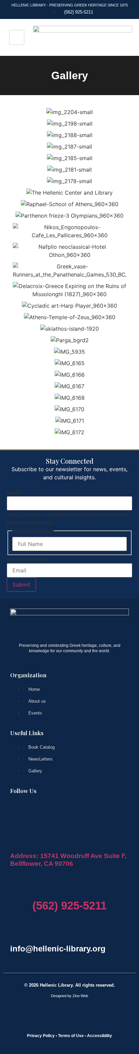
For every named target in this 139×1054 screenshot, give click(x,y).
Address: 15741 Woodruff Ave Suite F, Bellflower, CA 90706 (68, 859)
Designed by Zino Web (69, 996)
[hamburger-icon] (16, 37)
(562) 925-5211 (69, 905)
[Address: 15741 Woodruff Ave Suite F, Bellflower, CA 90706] (14, 844)
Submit (21, 584)
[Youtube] (44, 808)
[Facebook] (18, 808)
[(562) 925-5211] (36, 890)
